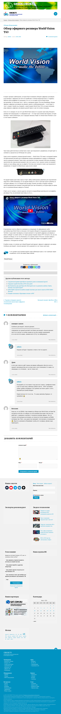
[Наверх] (55, 649)
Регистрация (40, 483)
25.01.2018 (14, 428)
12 (41, 610)
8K (17, 636)
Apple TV (10, 637)
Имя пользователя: (38, 485)
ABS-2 (12, 639)
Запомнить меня (38, 495)
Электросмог (7, 689)
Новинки (6, 674)
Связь (32, 659)
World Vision (8, 259)
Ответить (52, 339)
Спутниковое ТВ (8, 665)
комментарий (23, 445)
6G (16, 634)
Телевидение (7, 659)
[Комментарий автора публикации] (10, 345)
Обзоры (6, 676)
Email (41, 462)
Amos (8, 639)
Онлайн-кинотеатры (8, 664)
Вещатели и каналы (8, 661)
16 (53, 610)
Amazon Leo (12, 634)
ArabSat (24, 636)
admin (9, 36)
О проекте (33, 683)
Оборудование (8, 673)
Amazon (18, 637)
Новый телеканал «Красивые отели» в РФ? (21, 293)
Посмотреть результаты (16, 586)
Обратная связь (34, 688)
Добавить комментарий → (50, 315)
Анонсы (6, 683)
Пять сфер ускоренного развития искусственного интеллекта (46, 532)
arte (22, 637)
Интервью (6, 686)
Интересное (7, 682)
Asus (6, 637)
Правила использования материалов (31, 695)
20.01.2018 (18, 36)
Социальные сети (35, 665)
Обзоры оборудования (10, 25)
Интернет (33, 661)
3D (18, 634)
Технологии (34, 674)
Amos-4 (20, 636)
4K (24, 634)
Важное (32, 673)
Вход (34, 483)
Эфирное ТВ (7, 668)
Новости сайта (34, 685)
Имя (20, 462)
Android (13, 636)
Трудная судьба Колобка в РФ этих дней (20, 284)
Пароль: (35, 490)
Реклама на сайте (35, 686)
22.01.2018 (14, 339)
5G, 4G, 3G (33, 662)
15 (50, 610)
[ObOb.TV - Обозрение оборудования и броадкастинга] (13, 13)
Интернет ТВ (7, 662)
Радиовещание (34, 664)
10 (34, 610)
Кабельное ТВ (7, 667)
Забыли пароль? (48, 483)
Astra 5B (7, 634)
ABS (21, 634)
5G (6, 636)
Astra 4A (9, 636)
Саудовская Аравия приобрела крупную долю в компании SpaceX (28, 281)
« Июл (34, 621)
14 (47, 610)
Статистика (33, 679)
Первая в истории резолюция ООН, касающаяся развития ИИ (46, 512)
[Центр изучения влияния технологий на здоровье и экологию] (30, 9)
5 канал (14, 637)
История (33, 677)
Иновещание (7, 670)
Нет (7, 579)
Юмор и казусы (7, 691)
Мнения (6, 685)
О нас (31, 682)
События (33, 676)
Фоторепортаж (7, 688)
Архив (16, 587)
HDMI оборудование (9, 677)
